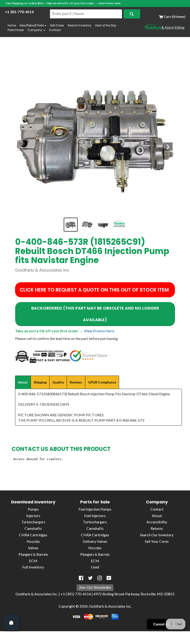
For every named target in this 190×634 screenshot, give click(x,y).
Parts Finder (16, 30)
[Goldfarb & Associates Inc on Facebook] (81, 578)
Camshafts (33, 528)
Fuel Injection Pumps (95, 509)
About (157, 515)
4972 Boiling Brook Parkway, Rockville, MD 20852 (133, 594)
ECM (33, 561)
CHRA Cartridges (33, 535)
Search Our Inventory (157, 535)
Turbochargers (33, 522)
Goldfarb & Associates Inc (110, 606)
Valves (33, 548)
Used (95, 567)
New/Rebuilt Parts (32, 25)
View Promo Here (109, 3)
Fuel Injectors (95, 515)
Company (35, 30)
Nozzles (33, 541)
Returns (157, 528)
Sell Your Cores (157, 541)
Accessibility (156, 522)
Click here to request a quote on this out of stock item (94, 289)
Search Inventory (80, 25)
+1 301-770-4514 (19, 11)
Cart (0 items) (174, 17)
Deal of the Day (105, 25)
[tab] (23, 382)
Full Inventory (33, 567)
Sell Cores (57, 25)
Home (12, 25)
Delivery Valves (95, 541)
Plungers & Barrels (33, 554)
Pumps (33, 509)
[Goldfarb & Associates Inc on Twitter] (90, 578)
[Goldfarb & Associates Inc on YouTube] (109, 578)
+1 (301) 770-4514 (75, 594)
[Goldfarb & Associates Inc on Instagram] (99, 578)
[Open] (11, 623)
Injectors (33, 515)
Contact (55, 30)
